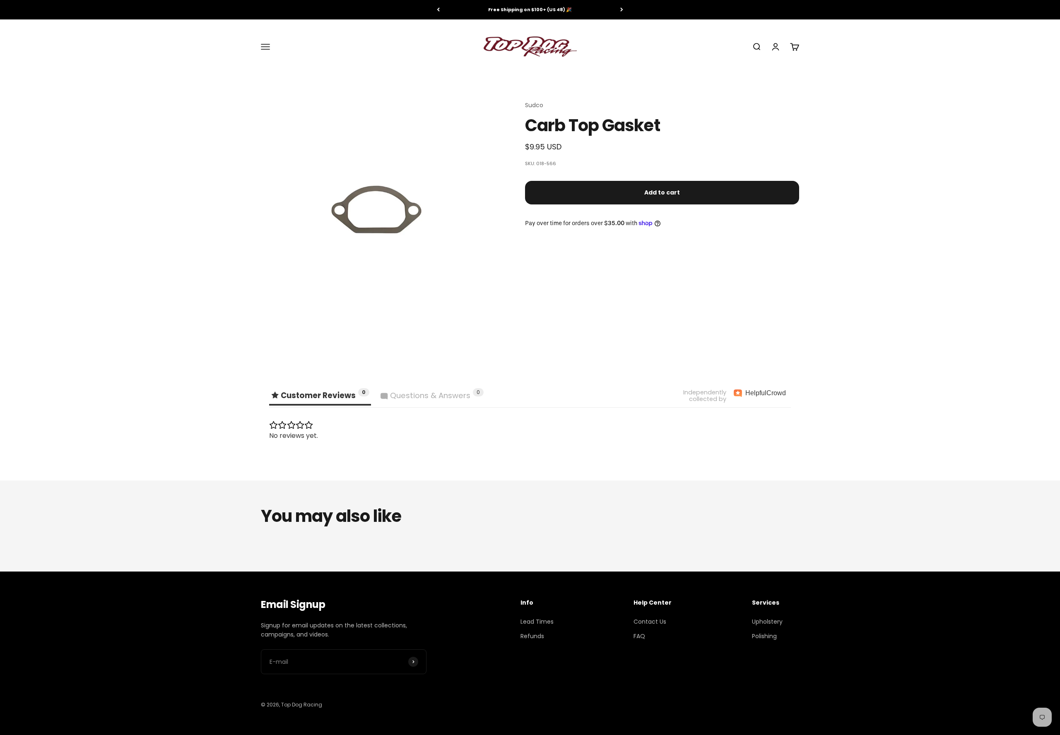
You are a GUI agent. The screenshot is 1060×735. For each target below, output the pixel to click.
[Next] (621, 10)
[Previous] (438, 10)
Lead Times (537, 621)
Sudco (534, 105)
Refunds (532, 636)
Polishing (764, 636)
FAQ (639, 636)
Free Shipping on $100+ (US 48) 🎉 (530, 9)
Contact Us (650, 621)
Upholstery (767, 621)
